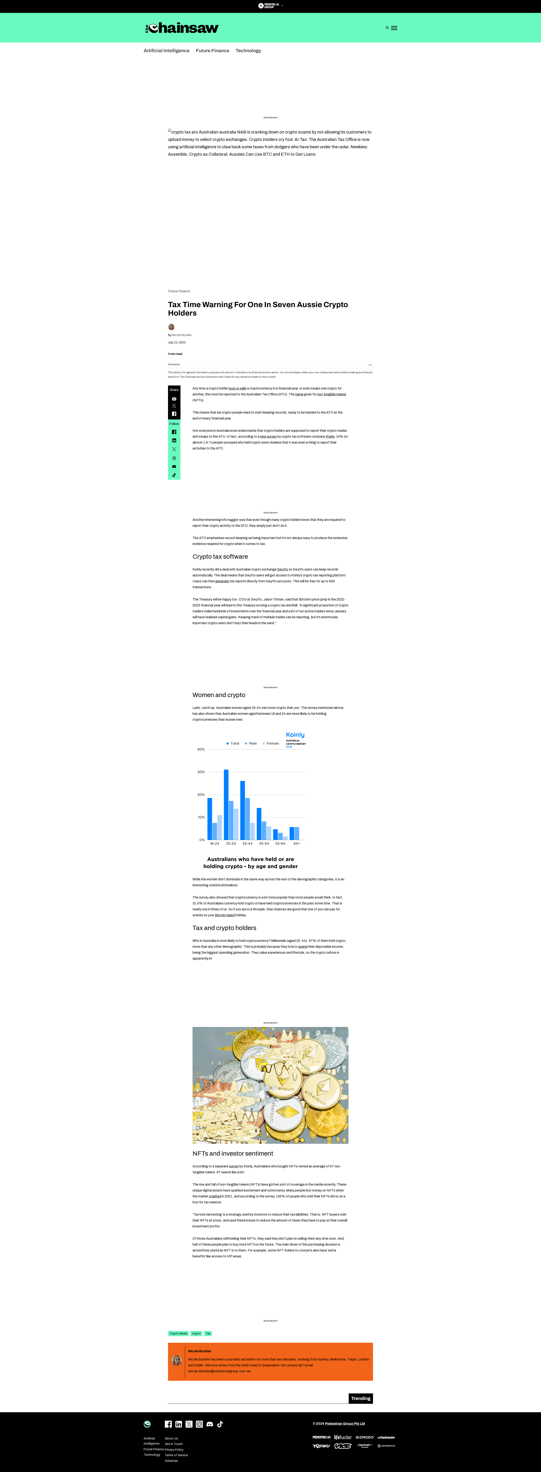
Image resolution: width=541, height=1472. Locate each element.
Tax (207, 1333)
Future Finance (179, 291)
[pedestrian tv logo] (321, 1437)
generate (222, 581)
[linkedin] (174, 440)
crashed (215, 1196)
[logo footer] (147, 1424)
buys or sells (237, 388)
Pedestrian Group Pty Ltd (345, 1423)
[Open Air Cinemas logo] (364, 1446)
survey (234, 1166)
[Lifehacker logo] (343, 1437)
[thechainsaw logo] (386, 1437)
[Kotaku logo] (321, 1446)
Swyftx (282, 569)
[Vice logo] (343, 1446)
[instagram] (174, 458)
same (299, 394)
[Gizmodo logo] (364, 1437)
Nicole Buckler (182, 335)
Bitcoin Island (225, 915)
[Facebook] (174, 432)
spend (302, 946)
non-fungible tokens (331, 394)
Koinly (330, 436)
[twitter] (174, 449)
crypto (196, 1333)
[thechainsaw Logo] (182, 27)
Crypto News (178, 1333)
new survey (268, 436)
